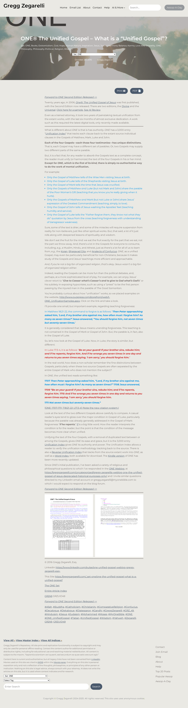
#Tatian (75, 618)
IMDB (40, 662)
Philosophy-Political (43, 49)
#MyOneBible (116, 614)
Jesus (96, 45)
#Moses (102, 614)
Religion (59, 49)
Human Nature (73, 45)
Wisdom (68, 49)
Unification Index (56, 133)
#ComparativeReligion (110, 606)
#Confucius (130, 606)
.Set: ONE (25, 45)
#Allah (48, 606)
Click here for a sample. (70, 110)
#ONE (128, 614)
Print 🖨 (121, 90)
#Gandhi (97, 610)
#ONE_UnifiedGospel (57, 618)
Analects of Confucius (104, 251)
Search (96, 686)
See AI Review (92, 110)
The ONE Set (52, 585)
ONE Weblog (116, 468)
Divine (125, 106)
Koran (64, 251)
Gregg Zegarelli (24, 6)
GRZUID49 (59, 621)
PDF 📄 (136, 90)
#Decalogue (52, 610)
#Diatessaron (83, 610)
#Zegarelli (130, 618)
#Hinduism (51, 614)
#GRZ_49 (128, 610)
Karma (131, 45)
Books (34, 45)
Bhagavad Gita (77, 251)
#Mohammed (89, 614)
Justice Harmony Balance (113, 45)
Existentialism (45, 45)
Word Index (62, 455)
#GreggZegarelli (112, 610)
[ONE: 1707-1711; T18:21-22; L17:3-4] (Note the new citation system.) (82, 408)
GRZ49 (48, 596)
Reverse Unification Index (67, 452)
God (56, 45)
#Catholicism (72, 606)
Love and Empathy (145, 45)
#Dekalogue (67, 610)
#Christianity (89, 606)
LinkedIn (95, 659)
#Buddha (58, 606)
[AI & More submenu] (124, 7)
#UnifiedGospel (89, 618)
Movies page (60, 662)
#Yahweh (117, 618)
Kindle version (116, 455)
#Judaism (74, 614)
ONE (158, 45)
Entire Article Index (56, 590)
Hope (62, 45)
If (77, 424)
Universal (50, 110)
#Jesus (63, 614)
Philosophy (26, 49)
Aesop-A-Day (174, 7)
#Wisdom (105, 618)
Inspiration (87, 45)
